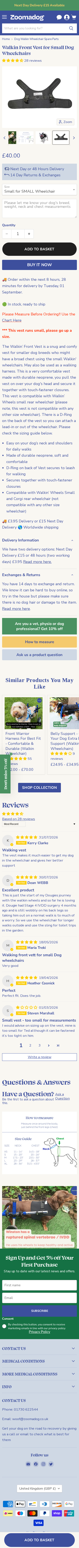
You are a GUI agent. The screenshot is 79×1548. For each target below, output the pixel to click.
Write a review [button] (39, 1057)
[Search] (71, 28)
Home (6, 39)
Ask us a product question (39, 654)
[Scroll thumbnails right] (73, 138)
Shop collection (39, 787)
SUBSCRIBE (39, 1311)
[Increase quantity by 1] (29, 233)
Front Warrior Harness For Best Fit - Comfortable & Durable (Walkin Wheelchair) (23, 743)
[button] (13, 60)
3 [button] (40, 1045)
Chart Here (11, 320)
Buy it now (39, 265)
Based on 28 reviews (18, 818)
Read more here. (37, 561)
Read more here (16, 608)
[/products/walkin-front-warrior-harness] (24, 713)
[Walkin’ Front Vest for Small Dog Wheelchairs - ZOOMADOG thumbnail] (43, 137)
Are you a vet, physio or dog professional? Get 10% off (39, 626)
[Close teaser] (11, 754)
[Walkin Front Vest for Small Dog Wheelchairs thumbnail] (26, 137)
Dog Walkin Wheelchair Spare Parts (36, 39)
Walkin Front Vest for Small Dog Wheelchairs (38, 50)
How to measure (39, 641)
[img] (27, 837)
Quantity (8, 225)
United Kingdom (37, 1488)
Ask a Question (62, 1096)
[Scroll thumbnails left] (5, 138)
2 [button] (30, 1045)
